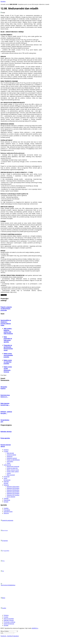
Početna (6, 450)
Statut (8, 463)
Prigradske (7, 510)
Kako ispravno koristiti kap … (5, 404)
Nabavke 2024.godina (13, 490)
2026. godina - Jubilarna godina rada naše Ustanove (8, 331)
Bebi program (11, 475)
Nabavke (6, 485)
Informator (10, 461)
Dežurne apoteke (9, 618)
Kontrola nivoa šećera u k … (5, 396)
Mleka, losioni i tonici (13, 470)
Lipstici (9, 473)
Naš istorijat (10, 453)
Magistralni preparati (13, 466)
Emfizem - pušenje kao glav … (6, 412)
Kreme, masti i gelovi (13, 471)
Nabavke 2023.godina (13, 491)
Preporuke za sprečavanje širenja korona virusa (8, 347)
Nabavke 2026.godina (13, 486)
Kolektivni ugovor (12, 458)
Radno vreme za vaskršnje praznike (8, 361)
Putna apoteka (5, 438)
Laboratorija (7, 465)
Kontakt (6, 502)
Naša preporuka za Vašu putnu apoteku (8, 339)
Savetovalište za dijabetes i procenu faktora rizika (6, 322)
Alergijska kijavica (4, 387)
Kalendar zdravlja (6, 431)
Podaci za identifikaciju (13, 460)
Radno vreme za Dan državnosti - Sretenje (8, 369)
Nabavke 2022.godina (13, 493)
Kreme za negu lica (12, 468)
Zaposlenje (7, 500)
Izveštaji (6, 498)
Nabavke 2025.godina (13, 488)
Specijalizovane (8, 511)
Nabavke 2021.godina (13, 495)
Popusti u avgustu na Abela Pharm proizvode (6, 308)
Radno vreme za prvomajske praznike (8, 355)
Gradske (6, 508)
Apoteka (3, 1)
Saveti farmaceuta (7, 479)
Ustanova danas (11, 455)
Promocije (6, 476)
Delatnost (9, 456)
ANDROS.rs (35, 628)
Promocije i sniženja (9, 622)
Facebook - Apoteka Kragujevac (10, 636)
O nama (6, 451)
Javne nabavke (11, 497)
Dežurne (6, 513)
